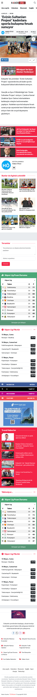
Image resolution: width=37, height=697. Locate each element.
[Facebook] (13, 633)
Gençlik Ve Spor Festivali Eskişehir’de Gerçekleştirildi (9, 210)
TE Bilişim (12, 694)
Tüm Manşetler (26, 652)
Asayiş (15, 671)
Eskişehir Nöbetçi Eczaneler (7, 640)
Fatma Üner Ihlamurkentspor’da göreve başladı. (8, 227)
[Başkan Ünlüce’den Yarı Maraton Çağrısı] (27, 220)
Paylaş (6, 59)
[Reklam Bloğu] (18, 414)
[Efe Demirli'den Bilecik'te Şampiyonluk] (27, 202)
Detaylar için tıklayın (18, 322)
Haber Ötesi (16, 164)
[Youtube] (23, 633)
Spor (11, 13)
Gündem (14, 8)
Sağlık (31, 8)
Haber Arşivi (25, 659)
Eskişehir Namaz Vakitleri (7, 646)
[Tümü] (34, 492)
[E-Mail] (13, 167)
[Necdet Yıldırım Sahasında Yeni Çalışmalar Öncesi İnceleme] (10, 183)
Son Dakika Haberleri (9, 659)
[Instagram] (20, 633)
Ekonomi (23, 8)
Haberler (4, 13)
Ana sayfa (5, 8)
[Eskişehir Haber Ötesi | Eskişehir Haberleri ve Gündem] (18, 2)
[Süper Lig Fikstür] (34, 330)
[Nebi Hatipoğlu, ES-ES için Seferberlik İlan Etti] (27, 183)
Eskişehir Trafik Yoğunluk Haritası (25, 646)
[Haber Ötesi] (6, 165)
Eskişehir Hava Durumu (29, 639)
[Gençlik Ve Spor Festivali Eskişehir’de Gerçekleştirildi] (10, 202)
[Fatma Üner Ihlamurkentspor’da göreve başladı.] (10, 220)
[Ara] (35, 3)
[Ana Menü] (2, 3)
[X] (16, 633)
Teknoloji (21, 671)
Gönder (6, 264)
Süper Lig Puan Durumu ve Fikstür (9, 653)
